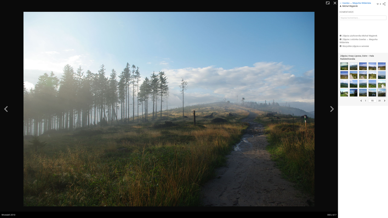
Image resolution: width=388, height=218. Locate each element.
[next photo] (332, 109)
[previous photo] (6, 109)
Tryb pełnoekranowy (329, 3)
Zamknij (335, 3)
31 (379, 100)
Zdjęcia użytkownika (359, 36)
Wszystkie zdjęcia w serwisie (355, 46)
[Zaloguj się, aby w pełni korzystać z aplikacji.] (378, 4)
